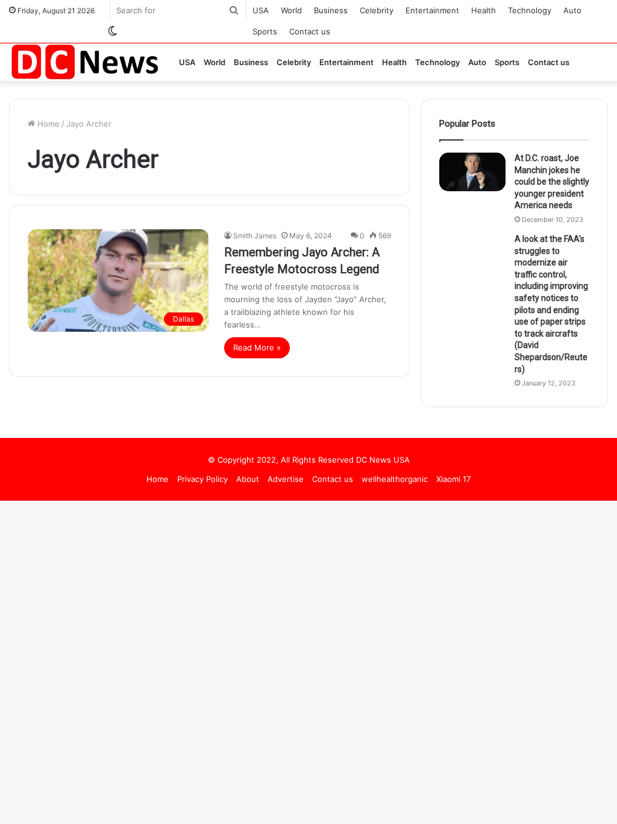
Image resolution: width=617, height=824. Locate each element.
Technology (529, 10)
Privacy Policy (202, 479)
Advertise (286, 479)
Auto (572, 10)
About (247, 479)
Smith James (255, 235)
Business (331, 10)
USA (260, 10)
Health (483, 10)
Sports (264, 31)
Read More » (257, 347)
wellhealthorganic (395, 479)
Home (47, 123)
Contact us (309, 31)
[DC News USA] (84, 62)
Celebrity (376, 10)
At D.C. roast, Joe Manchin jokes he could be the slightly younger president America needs (552, 181)
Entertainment (432, 10)
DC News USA (383, 459)
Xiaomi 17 (453, 479)
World (291, 10)
